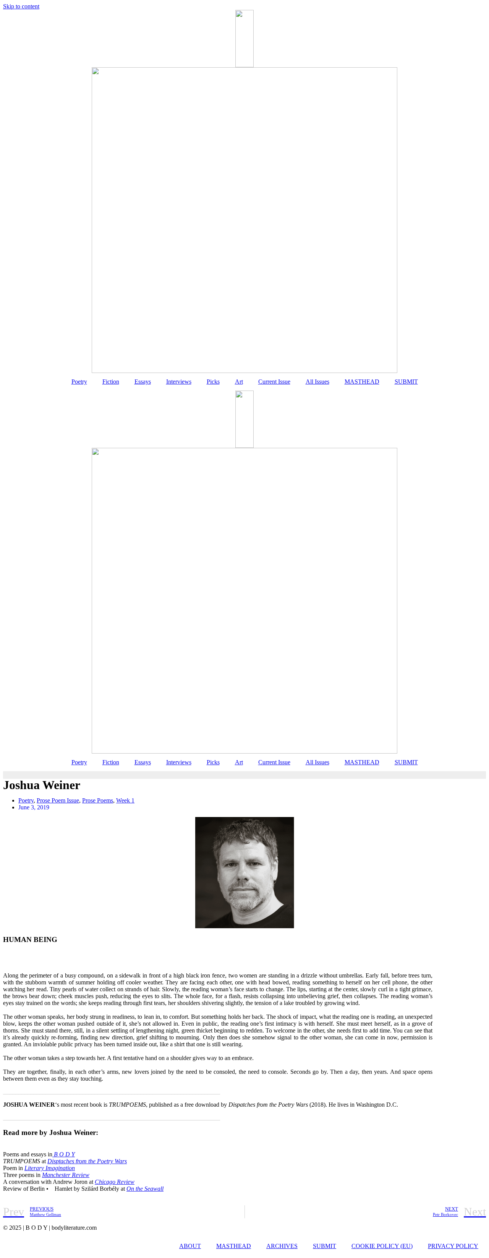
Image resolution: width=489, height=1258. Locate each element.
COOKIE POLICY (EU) (382, 1246)
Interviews (178, 381)
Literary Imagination (49, 1168)
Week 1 (125, 800)
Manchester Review (65, 1175)
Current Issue (274, 381)
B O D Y (63, 1154)
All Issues (317, 381)
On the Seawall (145, 1188)
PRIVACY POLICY (453, 1246)
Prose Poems (97, 800)
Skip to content (21, 6)
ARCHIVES (282, 1246)
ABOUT (190, 1246)
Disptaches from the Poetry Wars (87, 1161)
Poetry (79, 381)
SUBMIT (406, 381)
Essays (142, 381)
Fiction (110, 381)
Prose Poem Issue (58, 800)
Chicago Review (114, 1182)
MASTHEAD (362, 381)
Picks (213, 381)
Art (239, 381)
